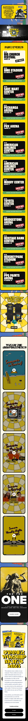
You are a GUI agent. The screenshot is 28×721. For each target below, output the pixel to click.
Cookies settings (14, 706)
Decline (14, 714)
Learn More (14, 614)
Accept (14, 710)
